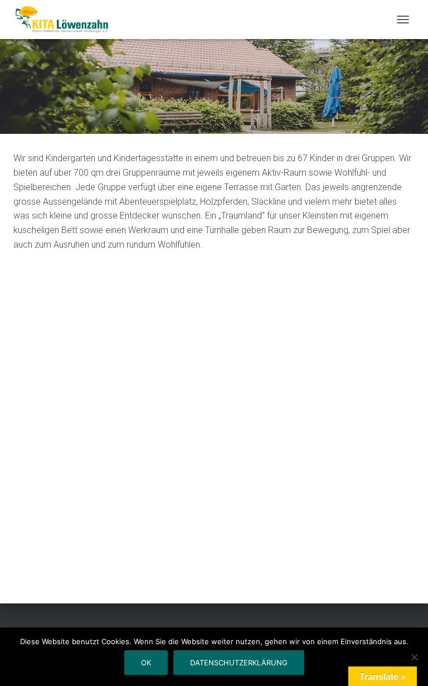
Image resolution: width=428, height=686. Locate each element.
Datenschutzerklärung (239, 662)
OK (146, 662)
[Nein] (414, 657)
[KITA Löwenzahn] (66, 19)
